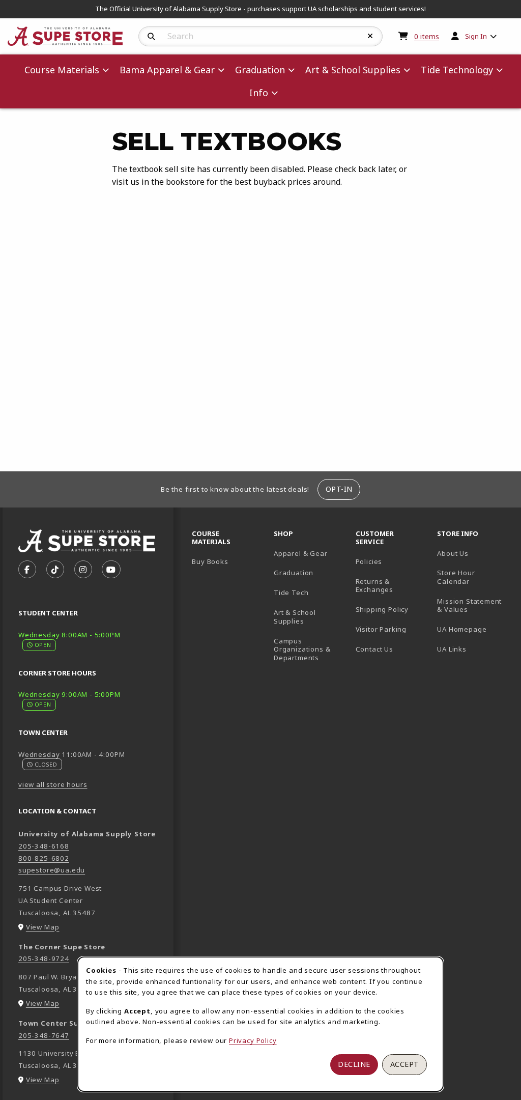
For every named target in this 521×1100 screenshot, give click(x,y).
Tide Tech (291, 592)
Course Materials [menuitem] (61, 70)
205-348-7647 (43, 1035)
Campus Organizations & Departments (311, 649)
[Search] (151, 36)
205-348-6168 (43, 846)
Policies (369, 561)
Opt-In (339, 489)
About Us (453, 553)
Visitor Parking (381, 629)
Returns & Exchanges (374, 586)
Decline (354, 1064)
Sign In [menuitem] (476, 36)
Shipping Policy (382, 609)
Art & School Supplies (295, 617)
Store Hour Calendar (474, 577)
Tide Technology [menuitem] (457, 70)
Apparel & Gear (301, 553)
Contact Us (374, 649)
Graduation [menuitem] (260, 70)
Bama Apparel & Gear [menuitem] (167, 70)
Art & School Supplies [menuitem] (352, 70)
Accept (404, 1064)
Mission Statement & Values (469, 605)
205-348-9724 (43, 958)
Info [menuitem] (258, 93)
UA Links (452, 649)
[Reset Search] (370, 36)
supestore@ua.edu (51, 870)
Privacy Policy (253, 1040)
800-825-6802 (43, 858)
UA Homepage (474, 629)
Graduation (293, 572)
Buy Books (210, 561)
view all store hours (53, 784)
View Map (43, 927)
